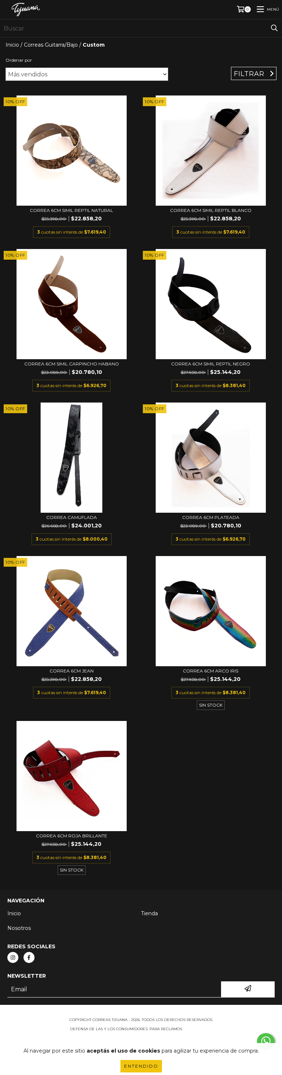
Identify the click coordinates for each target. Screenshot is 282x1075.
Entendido (141, 1066)
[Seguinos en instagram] (12, 957)
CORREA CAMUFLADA (71, 517)
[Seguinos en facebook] (29, 957)
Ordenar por (19, 60)
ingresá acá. (197, 1029)
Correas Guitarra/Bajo (51, 45)
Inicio (12, 45)
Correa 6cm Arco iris (210, 671)
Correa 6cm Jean (72, 671)
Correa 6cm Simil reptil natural (71, 210)
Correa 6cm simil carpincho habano (71, 364)
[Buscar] (274, 28)
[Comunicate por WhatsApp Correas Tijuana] (266, 1041)
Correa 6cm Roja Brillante (71, 835)
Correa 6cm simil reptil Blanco (211, 210)
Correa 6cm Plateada (210, 517)
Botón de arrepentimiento (141, 1036)
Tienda (149, 913)
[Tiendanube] (141, 1012)
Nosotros (19, 928)
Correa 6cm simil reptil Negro (210, 364)
